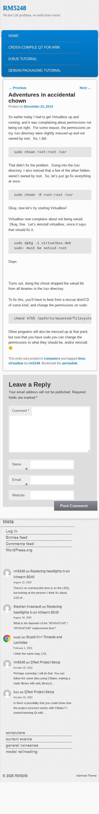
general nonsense (22, 745)
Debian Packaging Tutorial (34, 70)
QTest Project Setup (45, 662)
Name (20, 465)
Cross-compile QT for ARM (34, 47)
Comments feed (20, 544)
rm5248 (34, 363)
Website (18, 495)
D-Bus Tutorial (22, 59)
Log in (11, 531)
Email (20, 481)
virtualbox (15, 363)
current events (19, 739)
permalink (69, 363)
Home (13, 36)
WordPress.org (19, 550)
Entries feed (16, 537)
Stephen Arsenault (27, 607)
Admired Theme (86, 775)
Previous (17, 88)
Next (85, 88)
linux (81, 358)
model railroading (21, 752)
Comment (20, 411)
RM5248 (14, 8)
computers (52, 358)
